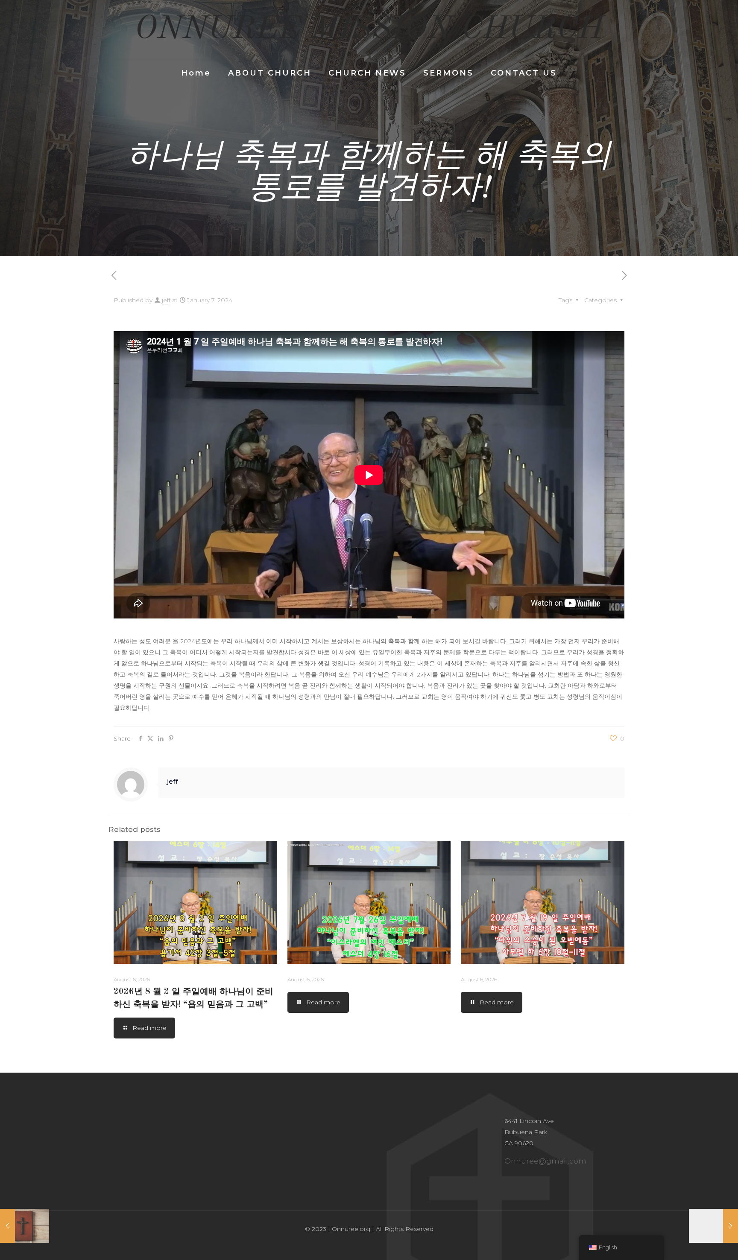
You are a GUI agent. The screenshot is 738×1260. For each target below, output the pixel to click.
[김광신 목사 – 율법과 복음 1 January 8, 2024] (713, 1226)
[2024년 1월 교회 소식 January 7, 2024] (24, 1226)
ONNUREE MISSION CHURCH (369, 30)
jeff (166, 300)
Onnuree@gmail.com (545, 1161)
